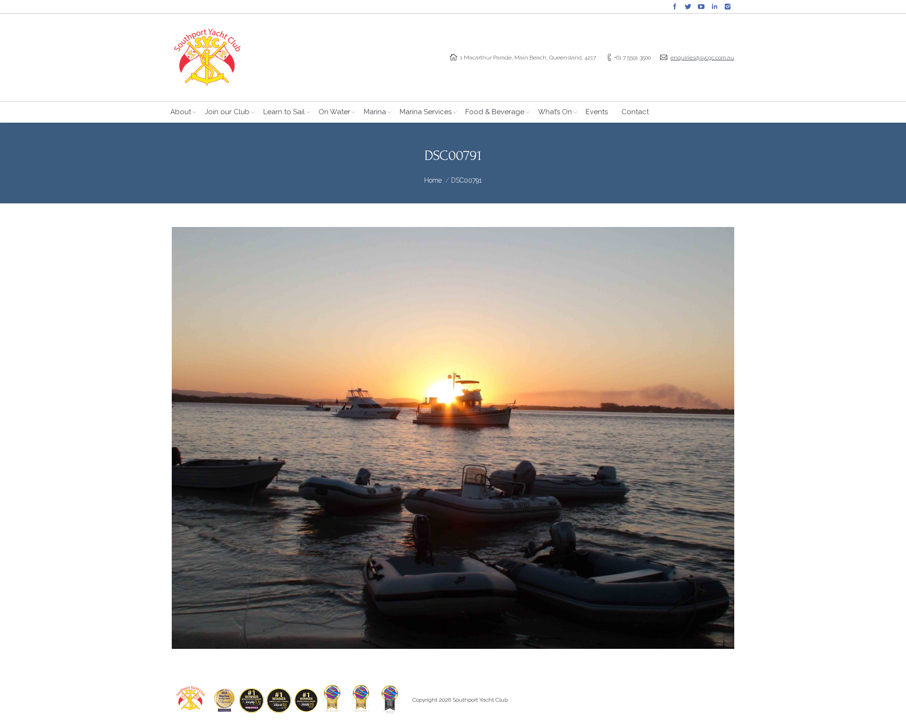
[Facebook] (674, 6)
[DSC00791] (453, 438)
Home (433, 180)
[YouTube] (701, 6)
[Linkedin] (714, 6)
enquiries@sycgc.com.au (702, 57)
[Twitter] (688, 6)
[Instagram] (727, 6)
